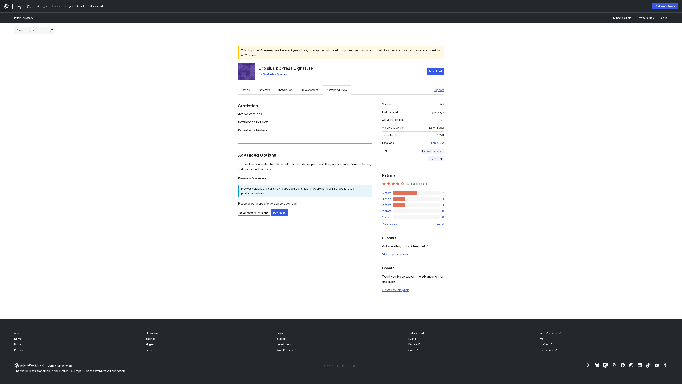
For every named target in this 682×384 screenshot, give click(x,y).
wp (441, 158)
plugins (433, 158)
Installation (285, 90)
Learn (280, 333)
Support (439, 90)
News (17, 338)
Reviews (264, 90)
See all (439, 224)
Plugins (150, 344)
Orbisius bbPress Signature (286, 68)
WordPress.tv (286, 349)
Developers (284, 344)
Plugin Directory (23, 17)
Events (412, 338)
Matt (544, 338)
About (17, 333)
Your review (389, 224)
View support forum (395, 254)
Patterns (151, 349)
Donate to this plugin (395, 290)
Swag (413, 349)
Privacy (18, 349)
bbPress (426, 151)
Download (435, 71)
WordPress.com (550, 333)
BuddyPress (548, 349)
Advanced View (337, 90)
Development (309, 90)
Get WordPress (665, 6)
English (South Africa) (60, 365)
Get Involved (416, 333)
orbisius (438, 151)
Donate (414, 344)
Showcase (152, 333)
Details (246, 90)
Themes (150, 338)
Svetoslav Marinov (275, 74)
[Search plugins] (51, 30)
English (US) (437, 142)
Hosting (18, 344)
